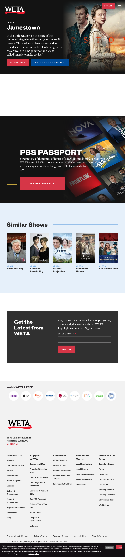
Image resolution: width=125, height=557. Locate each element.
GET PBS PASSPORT (42, 183)
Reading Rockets (106, 489)
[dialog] (62, 550)
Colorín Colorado (106, 479)
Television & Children (62, 483)
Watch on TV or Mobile (50, 62)
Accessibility (80, 536)
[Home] (15, 11)
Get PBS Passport (38, 499)
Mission (10, 460)
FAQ (9, 517)
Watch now (17, 62)
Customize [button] (109, 547)
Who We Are (14, 455)
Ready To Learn (60, 465)
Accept (119, 547)
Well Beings (104, 504)
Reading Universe (107, 494)
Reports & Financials (16, 507)
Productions (12, 475)
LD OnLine (103, 484)
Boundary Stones (106, 463)
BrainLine (103, 474)
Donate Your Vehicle (39, 477)
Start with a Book (106, 499)
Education (59, 455)
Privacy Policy (40, 536)
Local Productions (84, 463)
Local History (82, 469)
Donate (108, 5)
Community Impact (15, 465)
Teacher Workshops (62, 470)
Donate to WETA (37, 463)
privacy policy (33, 553)
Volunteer (34, 525)
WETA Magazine (14, 480)
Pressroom (12, 512)
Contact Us (12, 443)
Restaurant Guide (84, 479)
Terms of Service (60, 536)
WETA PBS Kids (60, 460)
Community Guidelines (17, 536)
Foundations (35, 512)
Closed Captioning (100, 536)
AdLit (101, 469)
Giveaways (81, 484)
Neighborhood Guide (85, 474)
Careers (10, 485)
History (10, 470)
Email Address (66, 334)
